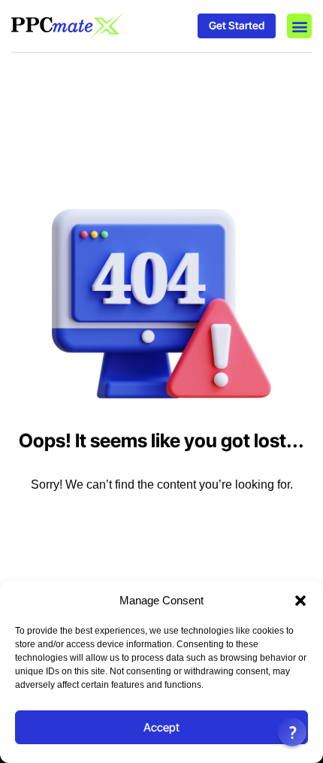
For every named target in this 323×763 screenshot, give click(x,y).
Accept (161, 727)
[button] (300, 600)
